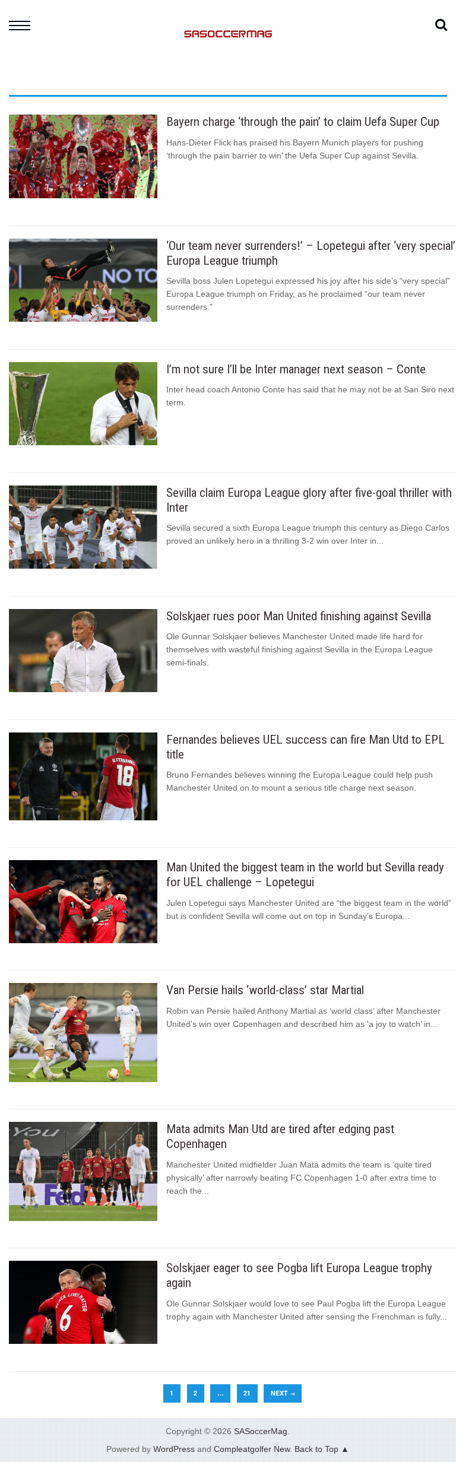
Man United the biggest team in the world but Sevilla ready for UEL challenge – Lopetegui (305, 874)
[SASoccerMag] (227, 80)
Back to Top (316, 1449)
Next (283, 1392)
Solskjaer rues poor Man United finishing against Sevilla (298, 616)
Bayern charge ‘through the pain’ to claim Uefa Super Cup (302, 122)
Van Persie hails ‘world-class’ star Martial (265, 990)
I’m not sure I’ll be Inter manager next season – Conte (296, 369)
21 (247, 1392)
